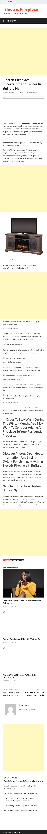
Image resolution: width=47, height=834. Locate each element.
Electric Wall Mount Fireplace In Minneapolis (20, 793)
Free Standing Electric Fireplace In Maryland (20, 805)
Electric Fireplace (21, 9)
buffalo (13, 560)
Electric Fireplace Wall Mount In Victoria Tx (21, 639)
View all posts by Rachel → (28, 709)
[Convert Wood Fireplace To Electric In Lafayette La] (23, 648)
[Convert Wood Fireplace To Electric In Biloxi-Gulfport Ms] (23, 598)
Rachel (20, 92)
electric (20, 560)
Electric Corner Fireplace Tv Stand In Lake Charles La (23, 781)
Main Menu (10, 21)
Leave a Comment (31, 92)
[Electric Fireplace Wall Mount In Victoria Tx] (23, 612)
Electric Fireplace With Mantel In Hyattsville (20, 810)
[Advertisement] (23, 51)
